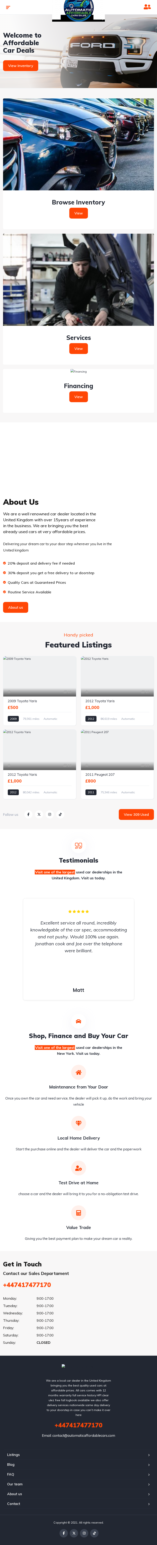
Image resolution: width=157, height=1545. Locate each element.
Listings (13, 1454)
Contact (13, 1503)
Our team (14, 1484)
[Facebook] (63, 1533)
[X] (74, 1533)
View (78, 213)
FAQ (10, 1474)
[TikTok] (94, 1533)
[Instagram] (84, 1533)
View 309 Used (136, 814)
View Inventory (20, 66)
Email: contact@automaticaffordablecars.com (78, 1435)
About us (14, 1494)
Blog (11, 1464)
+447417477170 (27, 1285)
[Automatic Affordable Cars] (78, 1369)
